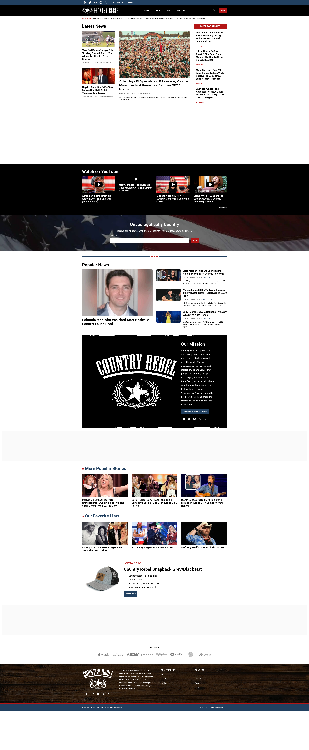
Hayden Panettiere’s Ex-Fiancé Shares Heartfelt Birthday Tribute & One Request (98, 90)
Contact (198, 679)
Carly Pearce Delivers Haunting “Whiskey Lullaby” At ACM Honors (205, 313)
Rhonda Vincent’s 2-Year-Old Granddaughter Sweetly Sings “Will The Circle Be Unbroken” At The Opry (103, 502)
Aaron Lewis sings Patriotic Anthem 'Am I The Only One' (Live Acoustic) (97, 198)
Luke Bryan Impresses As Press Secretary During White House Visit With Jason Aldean (209, 37)
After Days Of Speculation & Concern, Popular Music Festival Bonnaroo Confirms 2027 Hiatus (153, 85)
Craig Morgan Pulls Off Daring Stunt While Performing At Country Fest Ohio (203, 272)
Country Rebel (168, 670)
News (157, 10)
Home (146, 10)
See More (223, 207)
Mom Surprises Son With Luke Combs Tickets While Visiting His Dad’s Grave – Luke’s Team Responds (210, 74)
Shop (223, 10)
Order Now (131, 594)
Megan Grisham (207, 299)
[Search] (213, 10)
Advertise (198, 683)
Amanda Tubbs (207, 277)
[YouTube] (194, 418)
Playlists (181, 10)
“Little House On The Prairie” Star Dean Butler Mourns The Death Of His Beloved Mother (209, 55)
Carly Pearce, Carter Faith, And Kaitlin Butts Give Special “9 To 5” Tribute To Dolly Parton (154, 502)
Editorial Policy (204, 707)
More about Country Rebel (195, 411)
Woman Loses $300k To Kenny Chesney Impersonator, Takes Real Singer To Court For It (205, 293)
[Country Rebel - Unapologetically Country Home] (100, 10)
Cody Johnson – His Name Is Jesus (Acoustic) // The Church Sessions (135, 187)
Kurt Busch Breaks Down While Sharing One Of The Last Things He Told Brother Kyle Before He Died (175, 18)
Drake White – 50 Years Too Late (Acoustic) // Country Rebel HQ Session (208, 198)
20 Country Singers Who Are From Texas (153, 547)
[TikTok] (189, 418)
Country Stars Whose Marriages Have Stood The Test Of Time (102, 549)
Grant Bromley (106, 62)
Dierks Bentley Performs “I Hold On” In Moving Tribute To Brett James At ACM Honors (202, 502)
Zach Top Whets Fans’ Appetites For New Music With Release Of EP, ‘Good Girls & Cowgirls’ (210, 93)
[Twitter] (205, 418)
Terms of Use (223, 707)
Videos (168, 10)
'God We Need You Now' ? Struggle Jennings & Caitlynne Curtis (172, 198)
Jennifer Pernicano (144, 93)
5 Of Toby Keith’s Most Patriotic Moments (203, 547)
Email (113, 236)
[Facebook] (183, 418)
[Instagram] (199, 418)
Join (195, 241)
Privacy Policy (214, 707)
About (197, 675)
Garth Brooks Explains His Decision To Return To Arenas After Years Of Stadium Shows (117, 18)
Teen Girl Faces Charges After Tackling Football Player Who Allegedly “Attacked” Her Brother (98, 54)
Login (197, 687)
